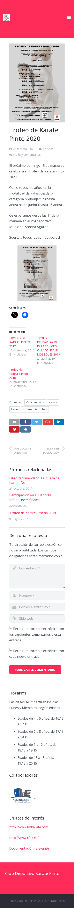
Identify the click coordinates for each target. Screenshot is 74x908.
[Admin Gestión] (23, 795)
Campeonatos (35, 402)
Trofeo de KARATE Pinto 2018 (18, 374)
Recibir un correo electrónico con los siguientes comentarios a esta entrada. (36, 634)
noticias (48, 149)
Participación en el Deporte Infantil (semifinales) (30, 497)
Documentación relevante (29, 848)
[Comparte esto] (25, 422)
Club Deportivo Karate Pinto (32, 873)
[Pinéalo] (14, 429)
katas (14, 409)
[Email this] (14, 422)
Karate (53, 402)
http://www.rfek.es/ (24, 837)
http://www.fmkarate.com (28, 827)
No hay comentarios (27, 155)
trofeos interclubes (35, 409)
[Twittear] (36, 422)
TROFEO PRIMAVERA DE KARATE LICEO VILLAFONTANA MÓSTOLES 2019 (48, 346)
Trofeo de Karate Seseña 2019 (32, 513)
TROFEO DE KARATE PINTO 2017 (19, 342)
